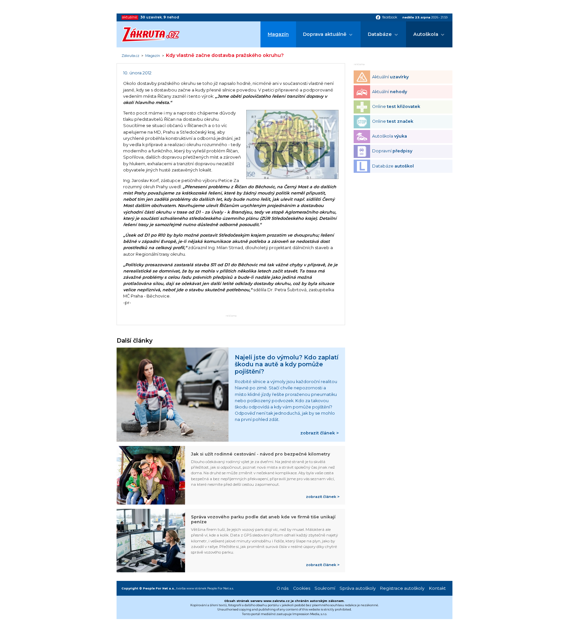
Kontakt (437, 588)
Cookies (301, 588)
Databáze (380, 34)
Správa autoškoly (357, 588)
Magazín (278, 34)
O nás (282, 588)
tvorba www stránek (191, 588)
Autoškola (425, 34)
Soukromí (324, 588)
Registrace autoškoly (402, 588)
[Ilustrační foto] (292, 177)
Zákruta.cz (130, 56)
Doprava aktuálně (324, 34)
